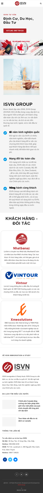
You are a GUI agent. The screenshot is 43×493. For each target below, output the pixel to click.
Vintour (21, 283)
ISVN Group (21, 485)
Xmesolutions (21, 319)
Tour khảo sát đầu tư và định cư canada (27, 419)
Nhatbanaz (21, 248)
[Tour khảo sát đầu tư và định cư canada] (9, 421)
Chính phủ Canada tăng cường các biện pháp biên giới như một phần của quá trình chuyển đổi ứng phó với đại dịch (29, 406)
